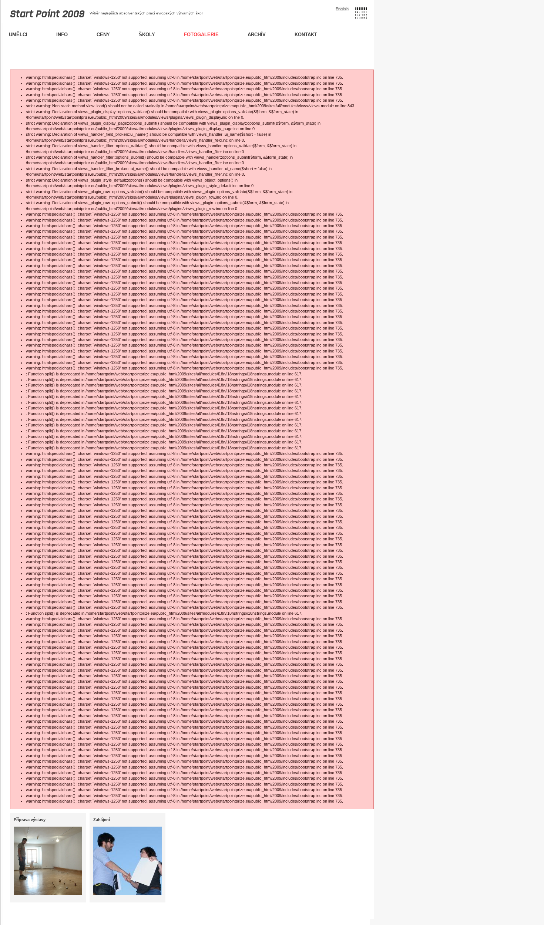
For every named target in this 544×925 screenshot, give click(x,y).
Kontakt (306, 34)
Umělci (18, 34)
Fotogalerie (201, 34)
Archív (257, 34)
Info (62, 34)
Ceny (103, 34)
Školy (147, 34)
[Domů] (43, 22)
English (342, 9)
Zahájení (101, 819)
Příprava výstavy (30, 819)
